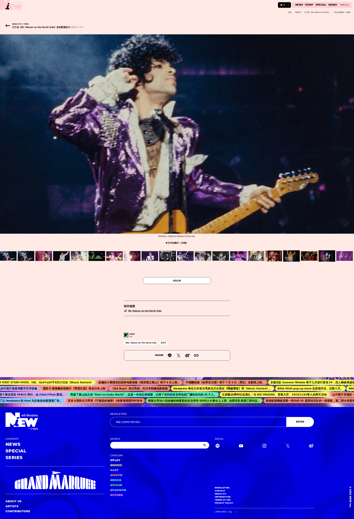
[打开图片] (8, 256)
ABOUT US (14, 501)
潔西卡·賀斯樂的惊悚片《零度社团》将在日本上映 (50, 388)
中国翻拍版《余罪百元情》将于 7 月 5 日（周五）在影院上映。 (196, 382)
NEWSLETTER (118, 414)
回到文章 (177, 280)
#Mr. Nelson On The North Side (141, 342)
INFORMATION (222, 497)
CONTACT (220, 491)
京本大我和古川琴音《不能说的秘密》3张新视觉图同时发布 (87, 400)
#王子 (163, 342)
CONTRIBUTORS (18, 511)
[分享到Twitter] (178, 355)
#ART (114, 470)
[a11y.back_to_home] (11, 6)
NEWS (299, 5)
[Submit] (205, 445)
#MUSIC (116, 465)
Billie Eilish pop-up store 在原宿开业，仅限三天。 (286, 388)
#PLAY (115, 460)
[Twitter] (288, 446)
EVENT (309, 5)
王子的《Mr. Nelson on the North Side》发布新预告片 (317, 12)
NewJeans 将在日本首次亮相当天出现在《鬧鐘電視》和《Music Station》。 (199, 388)
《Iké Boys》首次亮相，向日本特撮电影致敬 (115, 388)
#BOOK (115, 480)
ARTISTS (12, 506)
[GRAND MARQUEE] (55, 480)
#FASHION (118, 490)
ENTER (300, 422)
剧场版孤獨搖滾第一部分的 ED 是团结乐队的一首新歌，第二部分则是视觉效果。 (298, 400)
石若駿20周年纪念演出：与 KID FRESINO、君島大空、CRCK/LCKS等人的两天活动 (254, 394)
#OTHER (116, 495)
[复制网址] (196, 355)
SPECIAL (321, 5)
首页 (290, 12)
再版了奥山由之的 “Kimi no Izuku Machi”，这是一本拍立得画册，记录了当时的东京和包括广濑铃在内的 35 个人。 (123, 394)
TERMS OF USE (223, 500)
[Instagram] (264, 446)
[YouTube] (241, 446)
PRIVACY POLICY (224, 503)
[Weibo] (187, 355)
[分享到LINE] (169, 355)
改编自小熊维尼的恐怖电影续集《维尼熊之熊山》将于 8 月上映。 (111, 382)
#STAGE (116, 485)
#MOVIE (116, 475)
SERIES (332, 5)
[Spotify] (217, 446)
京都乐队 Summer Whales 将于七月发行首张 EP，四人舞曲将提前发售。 (288, 382)
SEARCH (115, 439)
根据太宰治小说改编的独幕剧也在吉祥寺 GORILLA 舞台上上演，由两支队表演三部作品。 (186, 400)
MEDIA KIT (220, 494)
